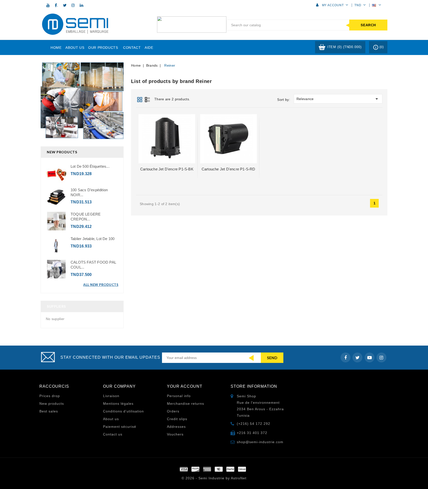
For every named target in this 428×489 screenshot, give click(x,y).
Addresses (176, 427)
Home (56, 48)
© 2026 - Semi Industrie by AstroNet (214, 478)
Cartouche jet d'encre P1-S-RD (228, 169)
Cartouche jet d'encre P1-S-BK (166, 169)
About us (74, 48)
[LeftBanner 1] (82, 100)
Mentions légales (118, 404)
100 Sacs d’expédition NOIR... (89, 192)
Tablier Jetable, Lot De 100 (92, 239)
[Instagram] (73, 5)
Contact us (112, 434)
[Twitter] (64, 5)
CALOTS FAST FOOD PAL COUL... (93, 264)
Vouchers (175, 434)
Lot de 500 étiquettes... (90, 166)
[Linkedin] (81, 5)
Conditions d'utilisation (123, 411)
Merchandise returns (185, 404)
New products (51, 404)
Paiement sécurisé (119, 427)
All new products (100, 285)
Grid (139, 99)
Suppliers (56, 306)
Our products (103, 48)
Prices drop (49, 396)
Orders (173, 411)
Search (368, 25)
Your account (184, 386)
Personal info (179, 396)
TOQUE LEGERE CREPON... (86, 216)
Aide (149, 48)
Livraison (111, 396)
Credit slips (177, 419)
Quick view (166, 137)
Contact (132, 48)
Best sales (48, 411)
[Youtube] (48, 5)
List (147, 99)
